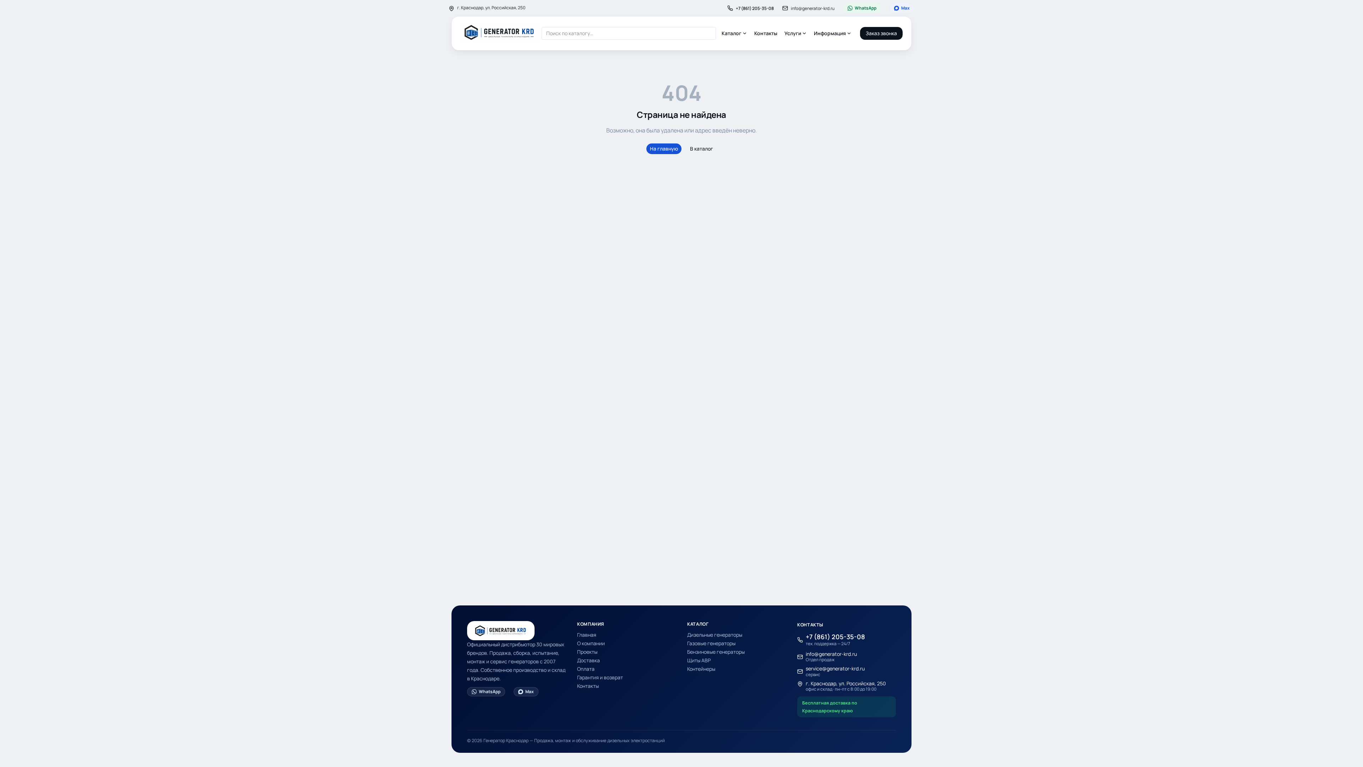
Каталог (731, 33)
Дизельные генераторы (714, 634)
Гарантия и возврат (600, 677)
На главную (664, 148)
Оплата (586, 668)
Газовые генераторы (711, 643)
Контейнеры (701, 668)
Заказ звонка (881, 33)
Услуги (792, 33)
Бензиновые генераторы (716, 651)
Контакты (765, 33)
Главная (586, 634)
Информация (830, 33)
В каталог (701, 148)
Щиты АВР (699, 660)
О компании (591, 643)
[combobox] (629, 33)
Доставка (588, 660)
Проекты (587, 651)
